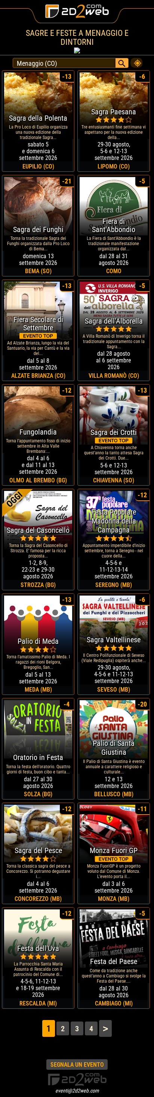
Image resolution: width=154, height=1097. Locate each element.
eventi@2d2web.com (77, 1091)
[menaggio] (136, 61)
